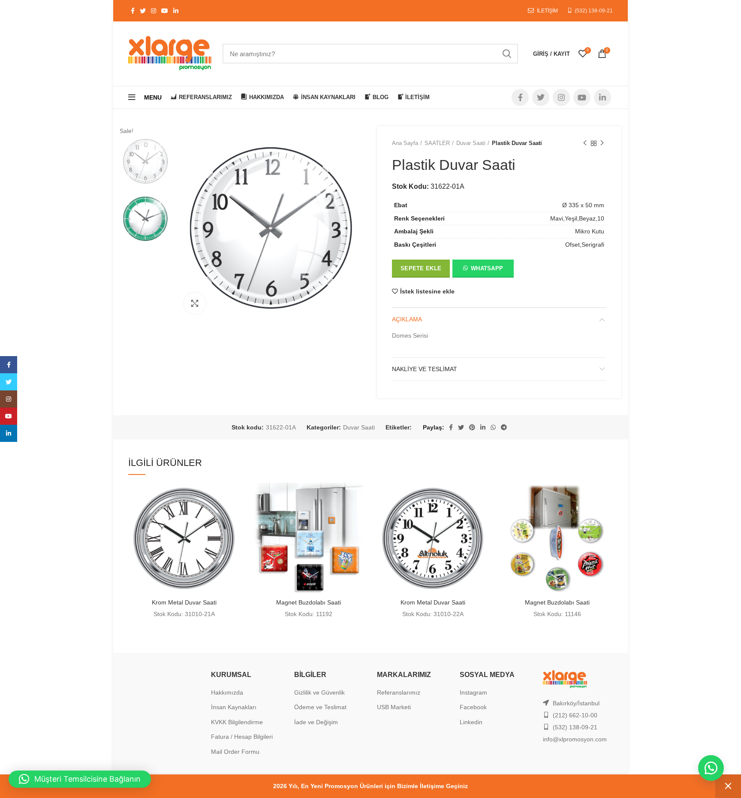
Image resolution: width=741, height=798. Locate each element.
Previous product (585, 143)
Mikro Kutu (589, 231)
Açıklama (407, 319)
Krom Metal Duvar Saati (184, 602)
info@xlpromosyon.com (575, 739)
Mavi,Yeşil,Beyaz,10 (577, 218)
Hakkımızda (227, 692)
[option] (145, 161)
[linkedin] (8, 433)
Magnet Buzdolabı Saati (308, 602)
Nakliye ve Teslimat (424, 369)
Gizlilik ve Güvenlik (319, 692)
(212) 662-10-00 (575, 715)
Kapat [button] (728, 786)
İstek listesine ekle (427, 291)
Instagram (473, 692)
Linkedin (471, 722)
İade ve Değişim (316, 722)
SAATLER (437, 143)
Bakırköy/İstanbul (576, 703)
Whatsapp (487, 268)
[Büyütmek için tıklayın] (194, 303)
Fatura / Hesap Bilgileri (242, 736)
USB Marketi (394, 707)
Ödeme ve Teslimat (320, 707)
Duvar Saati (470, 143)
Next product (602, 143)
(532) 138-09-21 (594, 11)
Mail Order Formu (235, 751)
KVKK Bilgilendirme (237, 722)
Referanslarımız (398, 692)
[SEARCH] (506, 53)
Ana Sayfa (405, 143)
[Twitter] (8, 381)
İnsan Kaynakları (233, 707)
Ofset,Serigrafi (584, 244)
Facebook (473, 707)
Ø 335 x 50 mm (583, 205)
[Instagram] (8, 399)
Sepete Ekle (421, 268)
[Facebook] (8, 364)
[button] (483, 270)
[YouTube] (8, 416)
